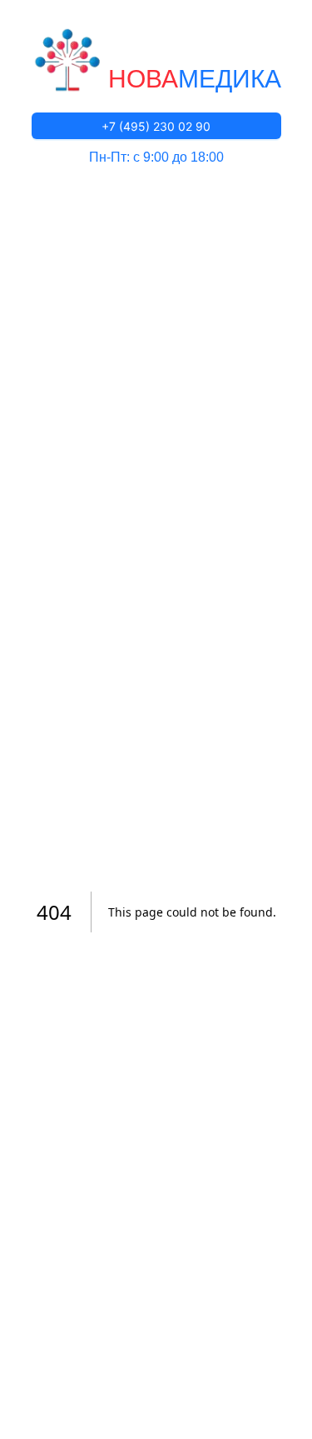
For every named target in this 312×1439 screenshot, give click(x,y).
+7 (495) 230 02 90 (156, 126)
